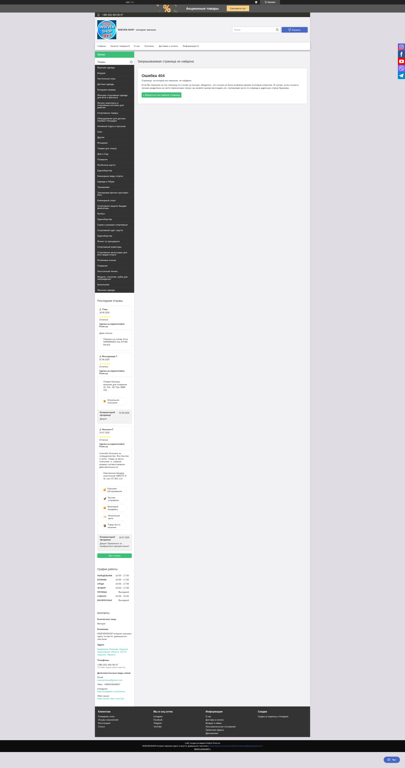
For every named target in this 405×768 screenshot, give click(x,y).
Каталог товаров (119, 46)
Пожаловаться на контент (220, 746)
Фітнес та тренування (108, 241)
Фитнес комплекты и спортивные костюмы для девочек (110, 105)
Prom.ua (216, 743)
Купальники (103, 284)
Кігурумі (101, 73)
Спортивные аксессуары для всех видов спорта (112, 253)
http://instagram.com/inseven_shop (112, 691)
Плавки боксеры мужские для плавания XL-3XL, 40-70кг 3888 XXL (115, 385)
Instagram (158, 716)
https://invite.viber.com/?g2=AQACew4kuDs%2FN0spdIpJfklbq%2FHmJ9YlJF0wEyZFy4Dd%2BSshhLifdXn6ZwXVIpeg (112, 698)
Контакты (149, 46)
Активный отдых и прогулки (111, 126)
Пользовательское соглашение (221, 726)
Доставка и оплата (168, 46)
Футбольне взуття (106, 165)
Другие (100, 137)
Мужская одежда (106, 67)
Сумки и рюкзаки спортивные (112, 224)
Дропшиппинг (212, 733)
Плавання (102, 159)
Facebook (157, 720)
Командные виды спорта (110, 176)
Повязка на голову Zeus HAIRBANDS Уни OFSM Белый (115, 342)
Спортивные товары (107, 113)
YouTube (157, 726)
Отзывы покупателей (108, 720)
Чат (394, 760)
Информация (190, 46)
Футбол (101, 213)
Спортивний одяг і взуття (110, 230)
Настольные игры (106, 78)
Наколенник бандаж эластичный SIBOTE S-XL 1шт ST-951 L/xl (115, 476)
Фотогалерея (104, 723)
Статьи (101, 726)
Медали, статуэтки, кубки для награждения (112, 278)
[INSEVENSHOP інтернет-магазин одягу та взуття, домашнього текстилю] (106, 29)
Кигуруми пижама (106, 89)
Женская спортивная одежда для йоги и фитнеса (112, 96)
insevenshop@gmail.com (109, 680)
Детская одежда (105, 84)
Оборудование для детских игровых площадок (111, 119)
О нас (137, 46)
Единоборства (104, 170)
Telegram (157, 723)
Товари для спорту (107, 148)
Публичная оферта (215, 730)
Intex (99, 131)
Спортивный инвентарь (109, 247)
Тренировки (103, 187)
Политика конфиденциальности (248, 746)
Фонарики (102, 143)
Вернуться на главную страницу (162, 95)
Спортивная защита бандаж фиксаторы (111, 207)
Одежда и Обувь (105, 181)
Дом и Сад (102, 154)
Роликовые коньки (106, 260)
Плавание (102, 265)
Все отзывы (115, 555)
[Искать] (277, 30)
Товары (101, 62)
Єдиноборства (104, 236)
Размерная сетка (106, 716)
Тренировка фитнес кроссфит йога (112, 193)
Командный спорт (106, 200)
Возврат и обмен (214, 723)
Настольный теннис (107, 271)
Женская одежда (106, 290)
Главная (101, 46)
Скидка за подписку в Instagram (273, 716)
